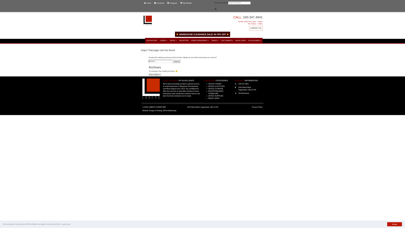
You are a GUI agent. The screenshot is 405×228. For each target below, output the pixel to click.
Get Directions (243, 93)
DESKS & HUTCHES (216, 86)
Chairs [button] (163, 40)
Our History (151, 40)
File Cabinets (227, 40)
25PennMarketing (169, 110)
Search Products (221, 3)
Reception (184, 40)
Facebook (160, 3)
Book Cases (240, 40)
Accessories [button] (254, 40)
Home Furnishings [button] (199, 40)
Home (149, 3)
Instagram (173, 3)
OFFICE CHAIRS (214, 84)
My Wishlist (187, 3)
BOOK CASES (213, 98)
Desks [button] (173, 40)
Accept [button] (394, 224)
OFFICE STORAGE (215, 89)
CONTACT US (255, 28)
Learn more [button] (66, 224)
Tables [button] (214, 40)
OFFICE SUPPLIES (215, 96)
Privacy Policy (257, 107)
